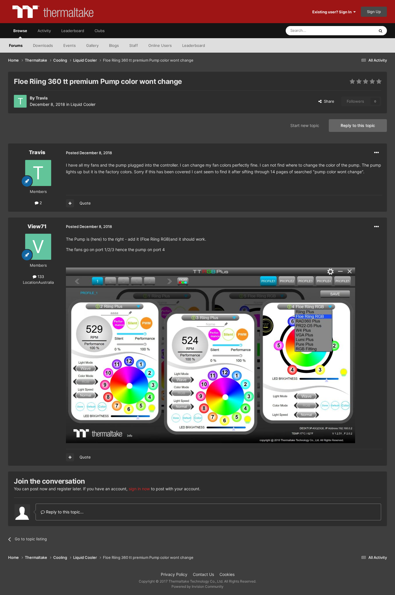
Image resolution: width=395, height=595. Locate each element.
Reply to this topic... (64, 511)
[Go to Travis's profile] (20, 101)
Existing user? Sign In (332, 12)
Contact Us (203, 574)
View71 (37, 226)
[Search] (380, 30)
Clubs (100, 30)
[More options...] (376, 152)
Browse (20, 30)
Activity (44, 30)
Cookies (227, 574)
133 (40, 276)
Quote (85, 203)
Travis (42, 97)
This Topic (358, 30)
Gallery (92, 45)
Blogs (114, 45)
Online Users (160, 45)
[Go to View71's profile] (38, 247)
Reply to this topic (358, 125)
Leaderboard (193, 45)
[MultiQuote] (70, 203)
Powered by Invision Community (197, 586)
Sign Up (374, 11)
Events (69, 45)
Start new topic (304, 125)
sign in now (139, 488)
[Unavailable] (210, 354)
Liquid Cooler (83, 104)
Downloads (43, 45)
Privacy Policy (174, 574)
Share (328, 101)
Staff (133, 45)
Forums (16, 45)
